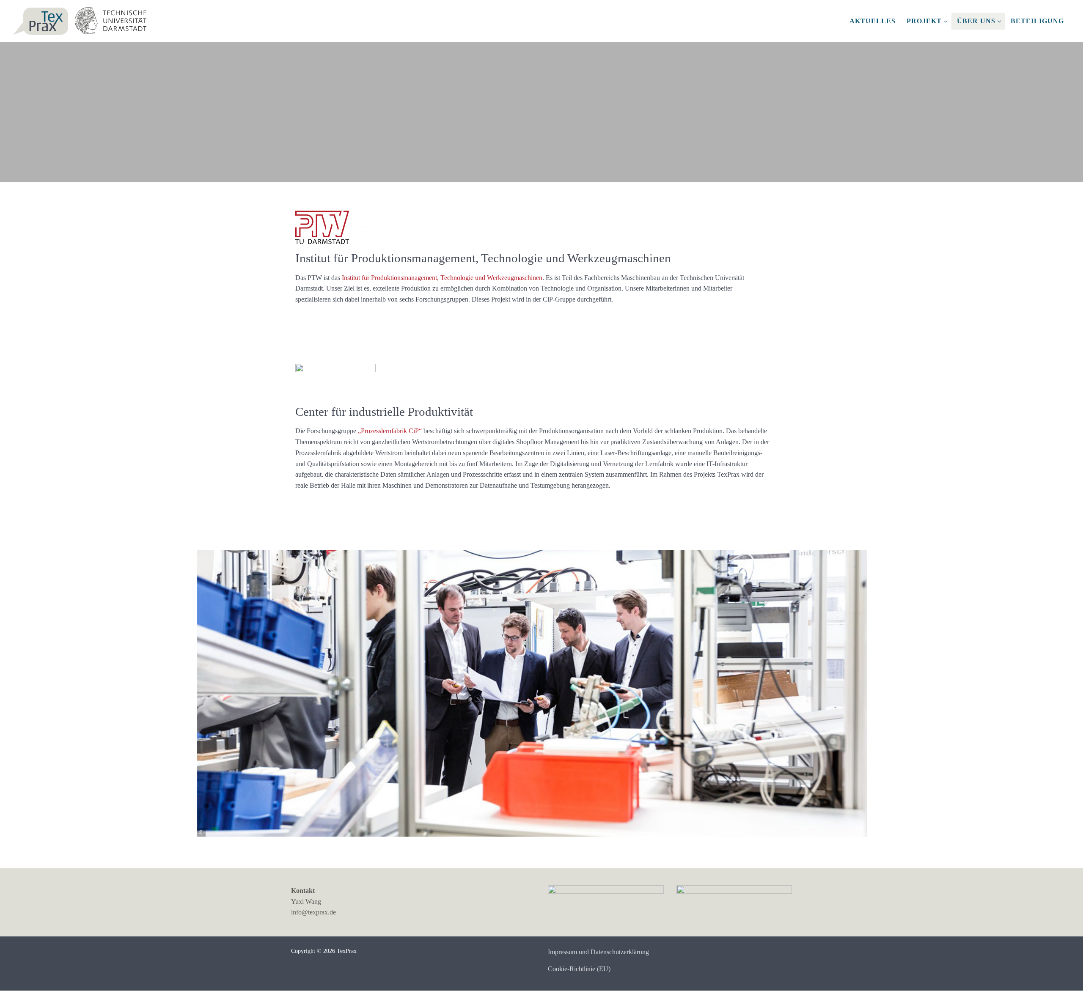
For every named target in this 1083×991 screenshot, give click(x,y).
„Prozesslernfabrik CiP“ (390, 430)
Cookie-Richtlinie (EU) (579, 968)
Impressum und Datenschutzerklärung (598, 951)
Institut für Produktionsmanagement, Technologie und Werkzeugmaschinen (442, 277)
